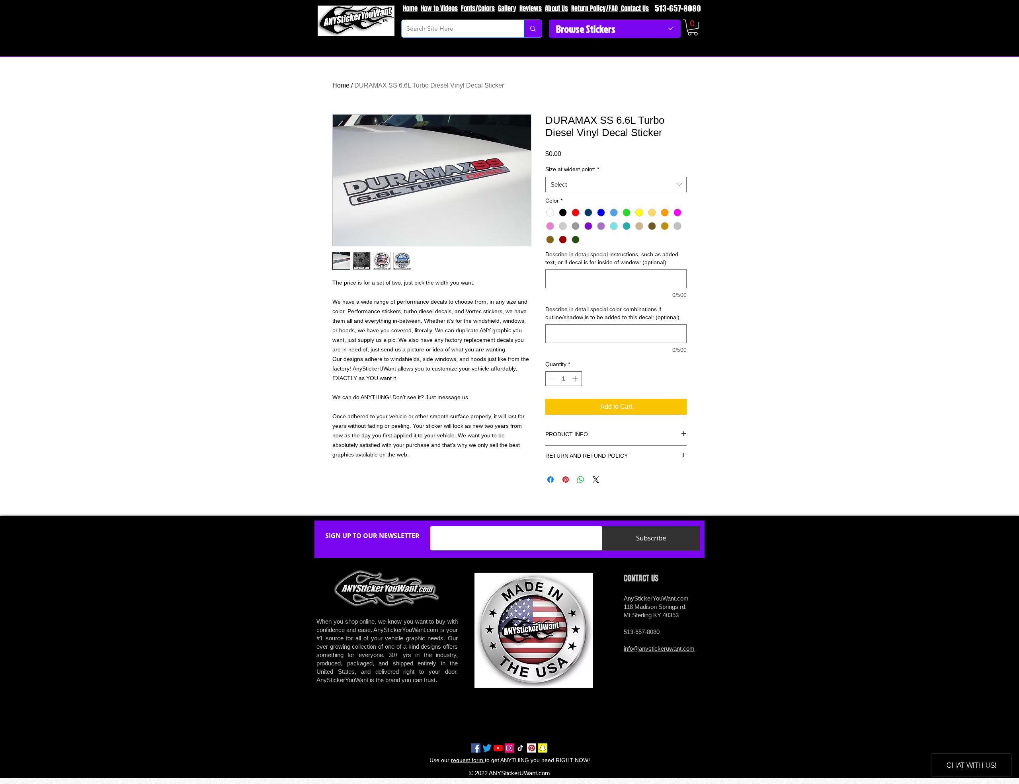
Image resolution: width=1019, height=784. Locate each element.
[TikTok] (520, 748)
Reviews (530, 9)
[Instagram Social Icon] (509, 748)
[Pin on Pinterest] (565, 479)
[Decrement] (551, 379)
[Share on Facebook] (550, 479)
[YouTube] (498, 748)
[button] (692, 27)
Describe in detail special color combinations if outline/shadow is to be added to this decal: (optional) (612, 313)
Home (410, 9)
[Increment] (576, 379)
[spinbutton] (563, 379)
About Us (556, 9)
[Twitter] (487, 748)
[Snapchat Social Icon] (542, 748)
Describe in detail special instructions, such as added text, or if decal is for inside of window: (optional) (611, 258)
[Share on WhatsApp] (581, 479)
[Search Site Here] (533, 28)
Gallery (507, 9)
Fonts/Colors (478, 9)
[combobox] (616, 184)
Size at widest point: (572, 169)
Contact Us (634, 9)
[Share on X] (596, 479)
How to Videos (439, 9)
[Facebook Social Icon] (475, 748)
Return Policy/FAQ (594, 9)
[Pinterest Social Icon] (531, 748)
